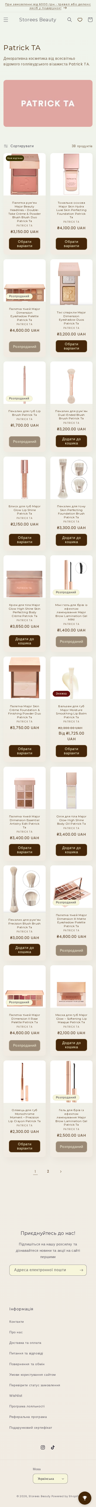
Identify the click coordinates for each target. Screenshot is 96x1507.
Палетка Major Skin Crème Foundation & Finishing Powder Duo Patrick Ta (24, 711)
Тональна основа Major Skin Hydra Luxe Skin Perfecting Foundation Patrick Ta (71, 210)
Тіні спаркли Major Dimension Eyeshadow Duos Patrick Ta (71, 318)
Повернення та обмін (27, 1364)
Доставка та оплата (25, 1342)
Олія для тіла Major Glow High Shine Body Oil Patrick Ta (71, 820)
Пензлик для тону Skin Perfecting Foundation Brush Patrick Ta (71, 511)
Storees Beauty (40, 1496)
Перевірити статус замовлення (34, 1385)
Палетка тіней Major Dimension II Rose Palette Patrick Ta (24, 1018)
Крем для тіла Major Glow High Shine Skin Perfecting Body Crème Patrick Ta (25, 610)
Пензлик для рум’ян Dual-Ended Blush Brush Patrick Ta (71, 414)
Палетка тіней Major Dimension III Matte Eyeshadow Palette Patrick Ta (71, 920)
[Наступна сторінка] (60, 1171)
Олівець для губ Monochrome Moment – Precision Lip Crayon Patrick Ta (24, 1115)
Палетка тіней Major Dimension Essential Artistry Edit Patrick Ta (24, 822)
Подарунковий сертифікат (30, 1427)
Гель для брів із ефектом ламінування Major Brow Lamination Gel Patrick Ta (71, 1117)
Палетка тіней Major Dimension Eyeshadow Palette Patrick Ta (24, 314)
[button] (6, 20)
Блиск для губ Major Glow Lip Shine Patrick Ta (25, 509)
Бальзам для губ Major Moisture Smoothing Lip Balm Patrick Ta (71, 711)
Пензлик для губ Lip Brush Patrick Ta (24, 413)
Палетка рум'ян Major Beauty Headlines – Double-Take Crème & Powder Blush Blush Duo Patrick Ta (24, 212)
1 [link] (35, 1171)
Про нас (16, 1332)
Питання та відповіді (26, 1353)
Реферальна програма (28, 1416)
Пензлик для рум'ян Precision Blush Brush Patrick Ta (24, 923)
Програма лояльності (27, 1406)
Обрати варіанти (24, 243)
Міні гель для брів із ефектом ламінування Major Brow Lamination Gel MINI (71, 612)
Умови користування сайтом (32, 1374)
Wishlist (16, 1395)
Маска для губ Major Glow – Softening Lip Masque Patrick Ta (71, 1018)
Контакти (16, 1321)
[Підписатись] (81, 1270)
